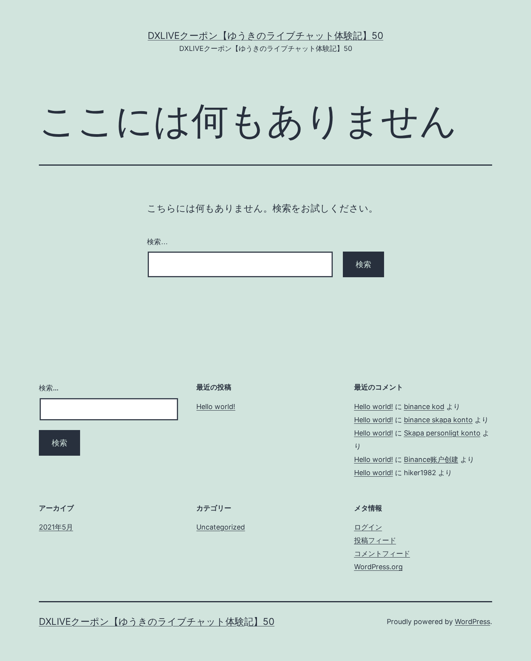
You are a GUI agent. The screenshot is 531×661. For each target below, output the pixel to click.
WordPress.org (378, 567)
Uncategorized (220, 527)
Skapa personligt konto (442, 433)
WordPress (472, 621)
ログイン (368, 527)
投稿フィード (375, 540)
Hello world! (215, 406)
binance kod (424, 406)
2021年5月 (56, 527)
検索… (157, 242)
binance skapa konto (438, 420)
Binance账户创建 (431, 459)
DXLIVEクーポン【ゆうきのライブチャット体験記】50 (265, 35)
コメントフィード (382, 553)
